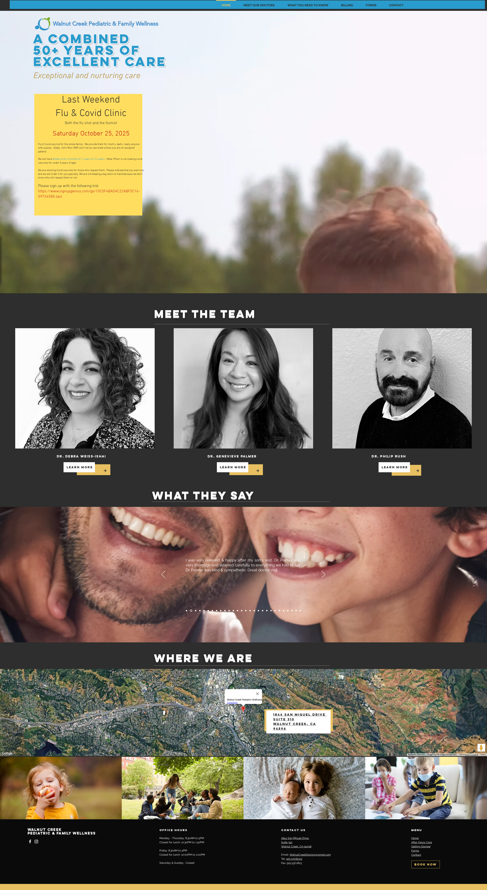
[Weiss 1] (186, 610)
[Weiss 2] (199, 611)
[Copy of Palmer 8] (283, 610)
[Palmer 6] (254, 610)
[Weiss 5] (237, 610)
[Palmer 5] (241, 610)
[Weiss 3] (212, 610)
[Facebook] (30, 841)
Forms (415, 850)
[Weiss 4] (225, 610)
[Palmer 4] (229, 610)
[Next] (323, 575)
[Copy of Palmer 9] (296, 610)
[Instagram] (36, 841)
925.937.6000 (294, 858)
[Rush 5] (246, 610)
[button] (259, 3)
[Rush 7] (271, 610)
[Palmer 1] (190, 610)
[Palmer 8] (279, 610)
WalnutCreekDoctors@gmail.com (310, 854)
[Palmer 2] (204, 610)
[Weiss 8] (275, 610)
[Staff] (300, 610)
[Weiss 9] (287, 610)
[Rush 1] (195, 610)
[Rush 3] (220, 610)
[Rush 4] (233, 610)
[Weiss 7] (262, 610)
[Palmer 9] (292, 610)
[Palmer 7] (266, 610)
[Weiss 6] (250, 610)
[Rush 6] (258, 610)
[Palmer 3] (216, 610)
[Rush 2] (208, 610)
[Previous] (163, 575)
